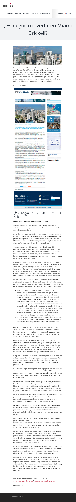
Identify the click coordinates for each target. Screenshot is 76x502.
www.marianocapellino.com (23, 481)
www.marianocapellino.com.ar (44, 481)
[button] (70, 13)
